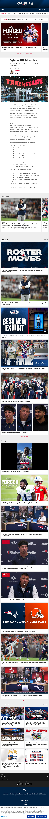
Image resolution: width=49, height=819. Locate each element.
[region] (24, 812)
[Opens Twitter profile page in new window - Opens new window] (15, 73)
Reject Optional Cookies (41, 816)
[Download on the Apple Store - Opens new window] (20, 784)
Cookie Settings (4, 816)
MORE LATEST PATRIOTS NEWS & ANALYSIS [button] (24, 53)
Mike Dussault (17, 70)
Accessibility (24, 802)
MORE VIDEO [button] (24, 700)
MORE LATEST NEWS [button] (24, 436)
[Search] (44, 10)
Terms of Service (24, 800)
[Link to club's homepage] (2, 9)
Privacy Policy (24, 798)
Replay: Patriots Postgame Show (14, 19)
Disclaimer (24, 804)
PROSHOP (41, 9)
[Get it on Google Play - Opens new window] (28, 784)
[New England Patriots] (24, 790)
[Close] (47, 807)
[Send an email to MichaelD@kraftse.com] (17, 73)
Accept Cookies (31, 816)
